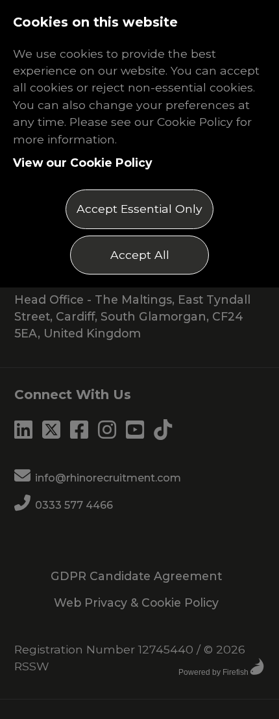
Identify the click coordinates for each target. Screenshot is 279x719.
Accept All (139, 255)
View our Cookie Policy (82, 162)
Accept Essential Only (139, 208)
